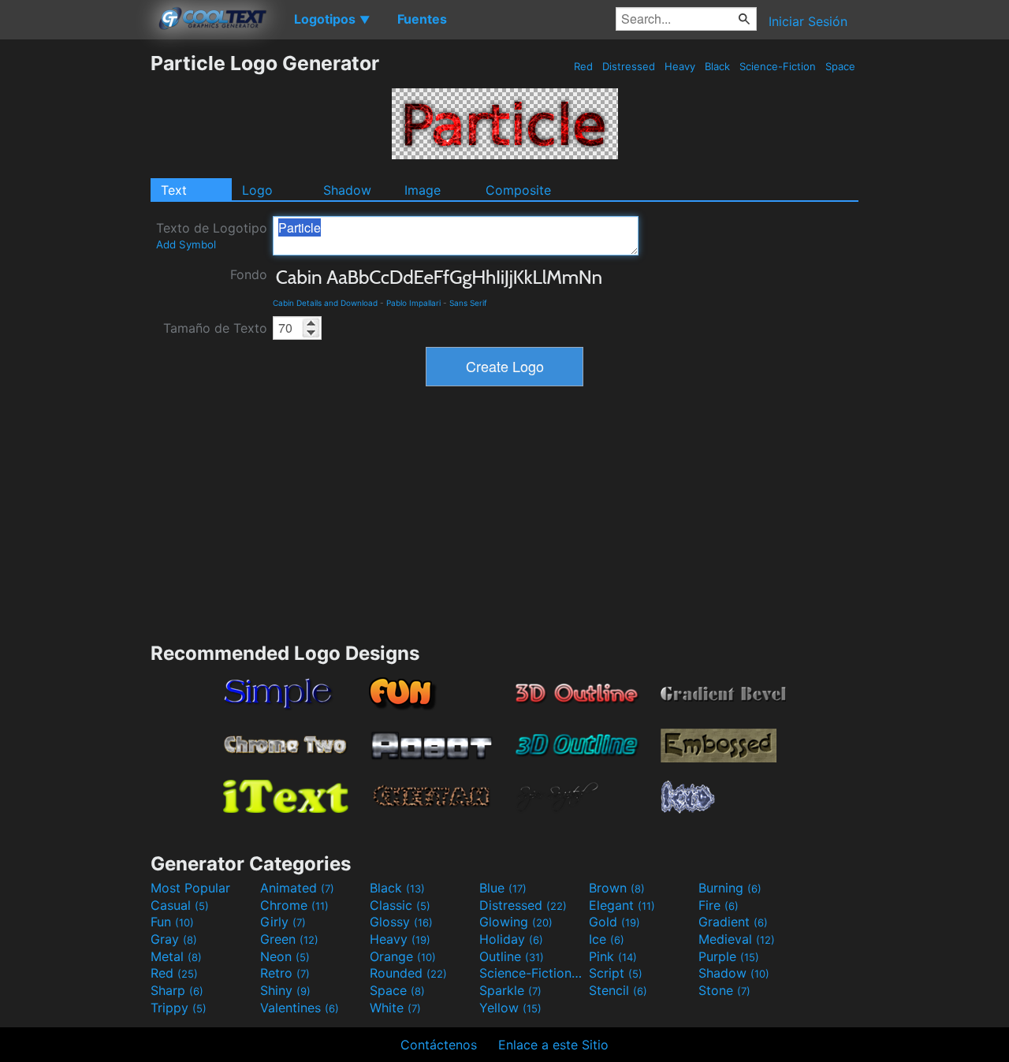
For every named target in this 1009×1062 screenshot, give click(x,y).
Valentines (299, 1007)
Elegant (622, 905)
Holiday (511, 939)
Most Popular (190, 888)
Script (615, 973)
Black (717, 66)
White (395, 1007)
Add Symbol (186, 244)
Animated (297, 888)
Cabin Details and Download (325, 302)
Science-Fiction (777, 66)
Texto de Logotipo (211, 235)
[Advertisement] (75, 287)
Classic (400, 905)
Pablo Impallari (413, 302)
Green (289, 939)
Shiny (285, 990)
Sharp (177, 990)
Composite (518, 190)
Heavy (679, 66)
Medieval (736, 939)
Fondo (248, 274)
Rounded (408, 973)
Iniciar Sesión (808, 21)
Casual (180, 905)
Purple (728, 956)
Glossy (401, 922)
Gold (614, 922)
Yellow (510, 1007)
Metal (176, 956)
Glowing (516, 922)
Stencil (618, 990)
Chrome (294, 905)
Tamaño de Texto (215, 328)
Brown (617, 888)
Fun (172, 922)
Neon (285, 956)
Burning (729, 888)
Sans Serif (468, 302)
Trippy (179, 1007)
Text (174, 190)
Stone (724, 990)
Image (422, 190)
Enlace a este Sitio (553, 1045)
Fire (718, 905)
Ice (606, 939)
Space (840, 66)
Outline (511, 956)
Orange (403, 956)
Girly (283, 922)
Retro (285, 973)
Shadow (347, 190)
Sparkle (510, 990)
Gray (174, 939)
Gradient (733, 922)
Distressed (628, 66)
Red (583, 66)
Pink (613, 956)
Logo (257, 190)
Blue (503, 888)
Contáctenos (438, 1045)
